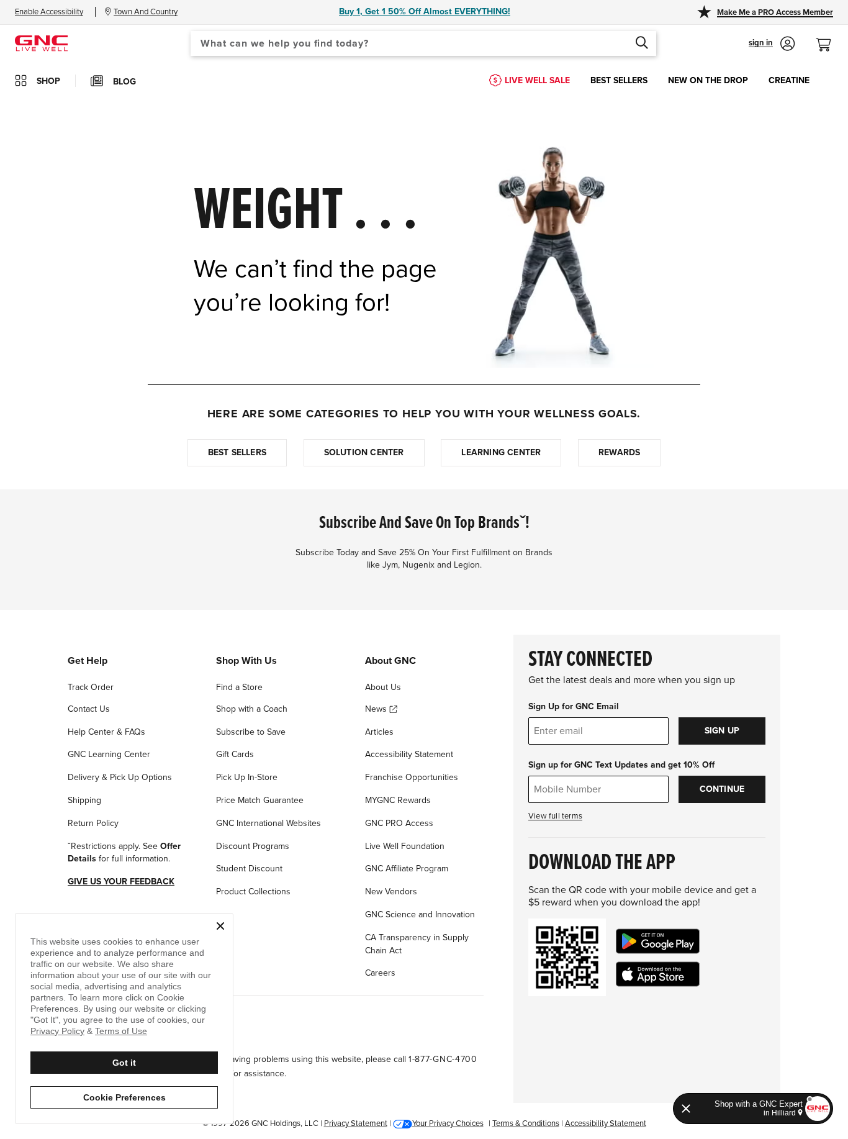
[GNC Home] (41, 42)
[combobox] (423, 43)
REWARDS (619, 452)
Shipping (84, 800)
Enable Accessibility (49, 12)
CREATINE (789, 80)
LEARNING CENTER (501, 452)
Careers (380, 973)
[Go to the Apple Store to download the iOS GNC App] (658, 974)
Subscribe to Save (251, 732)
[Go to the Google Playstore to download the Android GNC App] (658, 941)
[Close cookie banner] (220, 926)
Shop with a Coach (251, 709)
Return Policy (93, 823)
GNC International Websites (268, 823)
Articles (379, 732)
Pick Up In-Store (246, 777)
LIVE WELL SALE (537, 80)
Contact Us (89, 709)
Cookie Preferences (124, 1097)
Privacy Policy (57, 1031)
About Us (383, 687)
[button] (772, 43)
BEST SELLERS (618, 80)
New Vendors (391, 891)
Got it (124, 1063)
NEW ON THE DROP (708, 80)
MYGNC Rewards (398, 800)
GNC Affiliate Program (406, 868)
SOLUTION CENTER (364, 452)
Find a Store (239, 687)
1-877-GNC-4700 (442, 1059)
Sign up (722, 730)
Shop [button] (48, 81)
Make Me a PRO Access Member (775, 12)
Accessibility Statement (409, 754)
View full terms (555, 816)
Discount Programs (252, 846)
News (377, 709)
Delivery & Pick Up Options (120, 777)
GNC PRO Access (399, 823)
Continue (722, 789)
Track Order (91, 687)
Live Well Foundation (404, 846)
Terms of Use (121, 1031)
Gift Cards (235, 754)
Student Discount (249, 868)
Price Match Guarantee (260, 800)
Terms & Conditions (525, 1123)
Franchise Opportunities (411, 777)
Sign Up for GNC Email (573, 706)
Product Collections (253, 891)
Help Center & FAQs (106, 732)
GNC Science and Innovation (420, 914)
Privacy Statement (355, 1123)
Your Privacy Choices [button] (448, 1123)
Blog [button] (124, 81)
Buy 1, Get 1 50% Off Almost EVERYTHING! (424, 11)
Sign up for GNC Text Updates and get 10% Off (621, 765)
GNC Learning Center (109, 754)
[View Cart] (829, 38)
